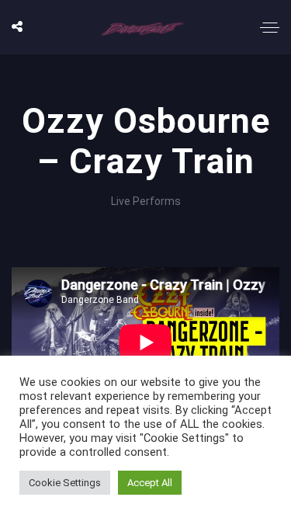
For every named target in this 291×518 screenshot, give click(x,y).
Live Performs (146, 201)
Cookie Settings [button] (65, 482)
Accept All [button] (149, 482)
